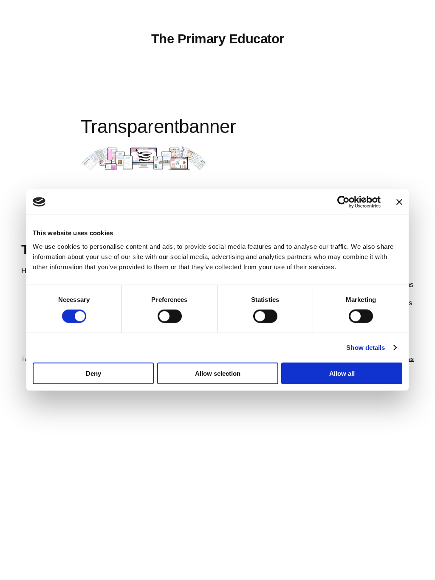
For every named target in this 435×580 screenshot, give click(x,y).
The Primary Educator (217, 38)
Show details (365, 347)
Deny (93, 373)
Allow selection (217, 373)
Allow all (342, 373)
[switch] (170, 316)
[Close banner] (399, 202)
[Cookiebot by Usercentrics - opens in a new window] (343, 202)
